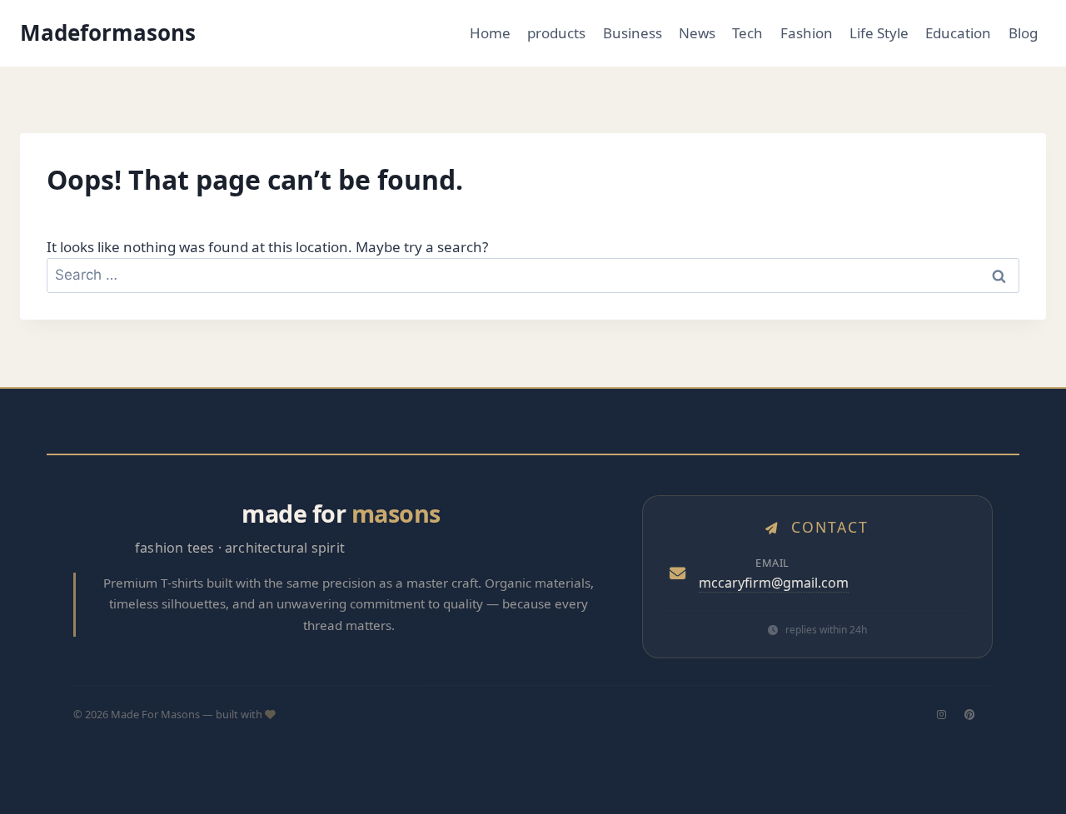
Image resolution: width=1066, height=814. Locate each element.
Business (632, 32)
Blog (1023, 32)
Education (958, 32)
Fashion (806, 32)
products (556, 32)
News (697, 32)
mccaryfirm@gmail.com (774, 582)
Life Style (879, 32)
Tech (747, 32)
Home (490, 32)
